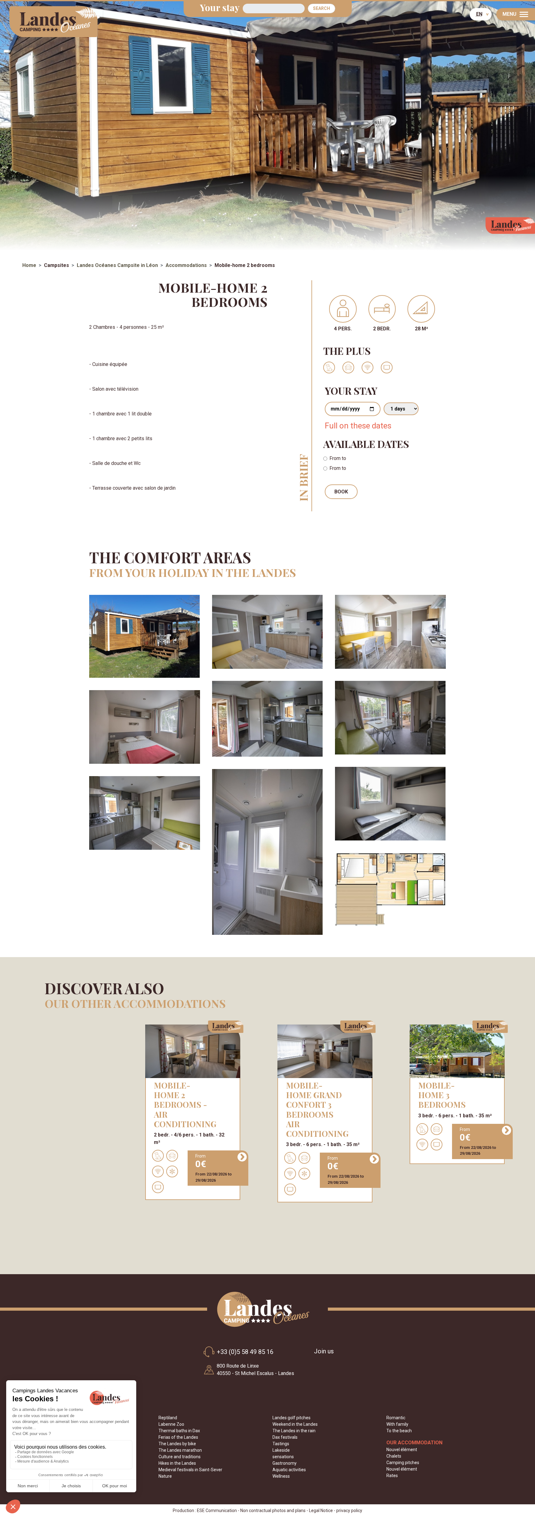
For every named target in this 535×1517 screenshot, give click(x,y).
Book (341, 492)
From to (337, 458)
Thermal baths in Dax (179, 1430)
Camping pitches (402, 1462)
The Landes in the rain (293, 1430)
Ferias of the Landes (178, 1437)
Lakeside (281, 1450)
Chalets (393, 1456)
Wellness (281, 1476)
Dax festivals (285, 1437)
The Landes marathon (180, 1450)
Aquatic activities (289, 1469)
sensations (283, 1456)
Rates (392, 1475)
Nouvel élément (401, 1449)
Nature (165, 1476)
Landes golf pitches (291, 1417)
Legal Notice (321, 1510)
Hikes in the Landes (177, 1463)
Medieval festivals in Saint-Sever (190, 1469)
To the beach (399, 1430)
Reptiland (168, 1417)
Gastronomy (284, 1463)
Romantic (395, 1417)
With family (397, 1424)
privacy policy (349, 1510)
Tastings (280, 1443)
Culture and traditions (180, 1456)
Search (321, 8)
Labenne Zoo (171, 1424)
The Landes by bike (177, 1443)
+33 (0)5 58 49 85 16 (245, 1352)
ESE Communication (217, 1510)
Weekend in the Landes (295, 1424)
